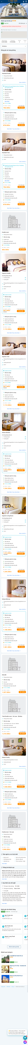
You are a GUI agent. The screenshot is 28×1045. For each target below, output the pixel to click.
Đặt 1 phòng (21, 107)
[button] (17, 1032)
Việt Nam (8, 986)
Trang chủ (3, 986)
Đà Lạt (13, 986)
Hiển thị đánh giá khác (14, 946)
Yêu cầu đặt (20, 311)
